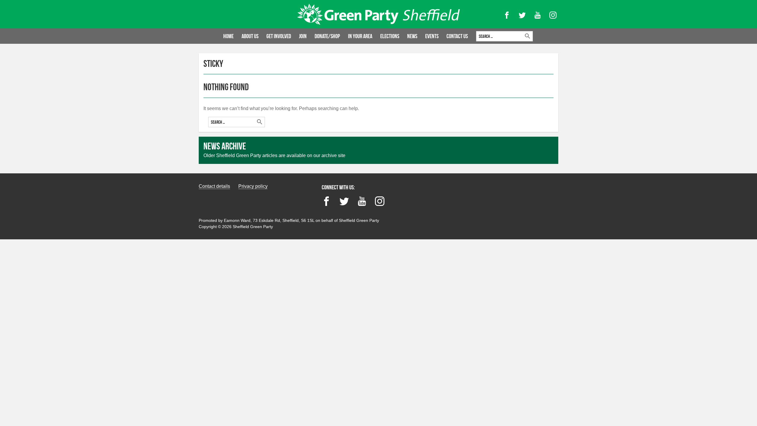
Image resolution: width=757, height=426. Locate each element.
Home (228, 36)
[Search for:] (236, 122)
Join (303, 36)
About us (250, 36)
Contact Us (457, 36)
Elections (389, 36)
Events (432, 36)
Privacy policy (253, 186)
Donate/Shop (327, 36)
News (412, 36)
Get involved (278, 36)
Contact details (214, 186)
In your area (360, 36)
